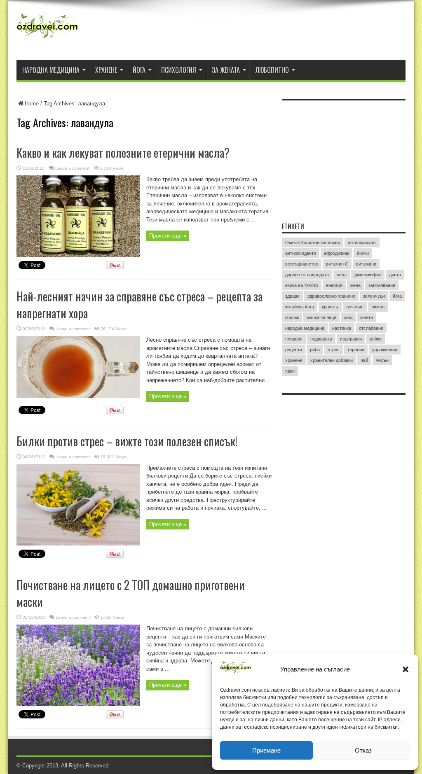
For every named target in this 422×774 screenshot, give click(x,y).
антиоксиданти (300, 253)
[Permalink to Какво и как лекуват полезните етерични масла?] (78, 255)
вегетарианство (301, 263)
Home (32, 103)
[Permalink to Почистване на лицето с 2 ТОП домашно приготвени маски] (78, 704)
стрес (334, 349)
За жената (226, 70)
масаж (292, 317)
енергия (334, 285)
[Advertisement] (344, 156)
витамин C (337, 263)
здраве (292, 296)
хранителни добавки (331, 360)
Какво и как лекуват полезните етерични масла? (123, 152)
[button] (405, 669)
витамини (366, 263)
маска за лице (321, 317)
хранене (293, 360)
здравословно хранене (331, 296)
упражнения (384, 349)
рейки (376, 338)
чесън (382, 360)
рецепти (293, 349)
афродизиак (336, 253)
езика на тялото (301, 285)
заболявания (381, 285)
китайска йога (299, 306)
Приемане (266, 750)
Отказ (363, 750)
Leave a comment (72, 168)
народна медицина (304, 328)
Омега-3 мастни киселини (312, 242)
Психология (178, 70)
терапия (355, 349)
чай (364, 360)
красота (330, 306)
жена (355, 285)
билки (363, 253)
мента (366, 317)
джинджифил (367, 274)
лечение (354, 306)
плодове (293, 338)
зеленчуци (374, 296)
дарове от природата (307, 274)
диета (395, 274)
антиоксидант (362, 242)
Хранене (106, 70)
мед (348, 317)
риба (315, 349)
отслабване (371, 328)
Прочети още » (167, 236)
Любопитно (272, 70)
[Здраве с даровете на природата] (47, 39)
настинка (341, 328)
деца (342, 274)
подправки (351, 338)
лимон (377, 306)
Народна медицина (51, 70)
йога (397, 296)
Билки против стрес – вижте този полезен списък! (126, 441)
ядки (290, 370)
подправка (321, 338)
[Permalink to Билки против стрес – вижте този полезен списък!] (78, 544)
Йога (139, 70)
